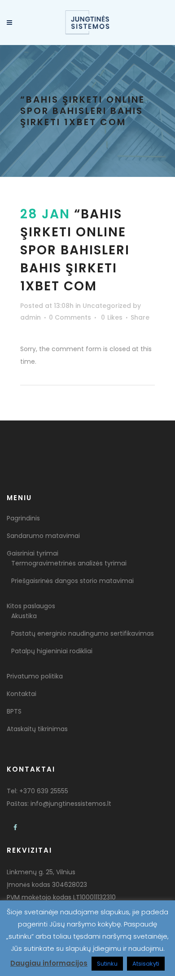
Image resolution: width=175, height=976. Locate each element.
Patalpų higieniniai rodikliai (51, 650)
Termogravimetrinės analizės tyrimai (69, 563)
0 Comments (70, 317)
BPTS (14, 711)
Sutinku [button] (107, 963)
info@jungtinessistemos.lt (71, 803)
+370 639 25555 (43, 790)
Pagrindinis (23, 518)
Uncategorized (107, 305)
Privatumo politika (35, 676)
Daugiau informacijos (49, 963)
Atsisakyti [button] (145, 963)
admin (30, 317)
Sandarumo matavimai (43, 535)
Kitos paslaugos (31, 605)
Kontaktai (21, 693)
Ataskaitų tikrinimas (37, 728)
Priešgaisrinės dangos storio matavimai (72, 580)
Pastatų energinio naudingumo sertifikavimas (82, 633)
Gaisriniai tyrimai (32, 553)
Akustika (24, 615)
